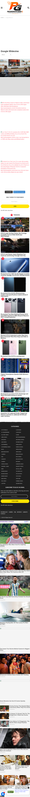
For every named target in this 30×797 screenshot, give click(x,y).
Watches (18, 478)
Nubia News (19, 444)
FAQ (2, 456)
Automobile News (5, 446)
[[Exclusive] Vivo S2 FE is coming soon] (15, 347)
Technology (19, 471)
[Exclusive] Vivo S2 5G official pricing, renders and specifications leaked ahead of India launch (14, 295)
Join (15, 206)
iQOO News (3, 478)
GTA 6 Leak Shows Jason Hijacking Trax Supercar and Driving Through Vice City (13, 254)
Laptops (3, 483)
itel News (3, 481)
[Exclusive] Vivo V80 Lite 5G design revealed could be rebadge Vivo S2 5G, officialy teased (15, 274)
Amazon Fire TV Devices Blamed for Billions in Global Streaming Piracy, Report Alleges (15, 71)
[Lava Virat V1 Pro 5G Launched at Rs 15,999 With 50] (15, 145)
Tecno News (19, 473)
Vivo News (18, 476)
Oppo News (18, 451)
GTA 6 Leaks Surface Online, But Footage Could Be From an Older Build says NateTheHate (14, 235)
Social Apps (19, 468)
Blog (2, 449)
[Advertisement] (15, 34)
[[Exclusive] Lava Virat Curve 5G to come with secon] (15, 175)
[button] (2, 7)
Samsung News (19, 464)
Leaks (17, 434)
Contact (3, 513)
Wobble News (19, 481)
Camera (3, 454)
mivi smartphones (20, 437)
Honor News (4, 471)
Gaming (3, 461)
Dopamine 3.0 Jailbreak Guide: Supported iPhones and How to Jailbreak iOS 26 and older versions (14, 415)
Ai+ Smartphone (5, 432)
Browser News (5, 451)
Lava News (18, 432)
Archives (3, 439)
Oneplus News (19, 446)
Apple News (4, 437)
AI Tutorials (4, 429)
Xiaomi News (19, 483)
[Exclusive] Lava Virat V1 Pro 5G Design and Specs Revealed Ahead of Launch (14, 394)
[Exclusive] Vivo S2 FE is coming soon (13, 356)
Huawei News (4, 473)
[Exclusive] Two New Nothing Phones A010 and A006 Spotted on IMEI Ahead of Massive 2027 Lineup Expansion (15, 315)
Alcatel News (4, 434)
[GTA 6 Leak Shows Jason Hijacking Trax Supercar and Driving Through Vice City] (15, 245)
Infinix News (4, 476)
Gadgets (3, 459)
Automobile (4, 444)
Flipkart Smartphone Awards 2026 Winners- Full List (15, 374)
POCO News (18, 456)
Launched (18, 429)
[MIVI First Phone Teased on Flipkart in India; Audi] (15, 116)
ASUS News (3, 442)
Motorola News (20, 439)
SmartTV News (19, 466)
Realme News (19, 459)
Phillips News (19, 454)
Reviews (18, 461)
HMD (2, 468)
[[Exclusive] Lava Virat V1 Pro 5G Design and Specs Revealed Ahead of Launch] (15, 385)
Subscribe (15, 501)
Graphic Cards (5, 466)
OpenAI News (19, 449)
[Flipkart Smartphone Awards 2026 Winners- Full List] (15, 365)
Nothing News (19, 442)
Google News (4, 464)
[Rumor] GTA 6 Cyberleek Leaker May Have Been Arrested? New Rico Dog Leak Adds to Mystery (14, 336)
